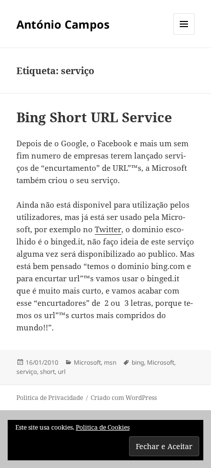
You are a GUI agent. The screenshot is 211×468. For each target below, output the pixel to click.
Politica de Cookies (103, 427)
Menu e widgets (184, 34)
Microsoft (87, 362)
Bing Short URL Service (94, 117)
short (47, 371)
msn (110, 362)
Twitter (108, 229)
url (62, 371)
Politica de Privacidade (49, 397)
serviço (26, 371)
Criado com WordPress (124, 397)
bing (138, 362)
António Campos (63, 24)
